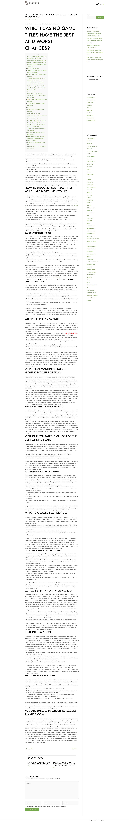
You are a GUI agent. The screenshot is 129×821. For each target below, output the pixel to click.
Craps (28, 107)
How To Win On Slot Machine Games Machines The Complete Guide (95, 52)
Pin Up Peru (89, 277)
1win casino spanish (92, 146)
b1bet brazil (90, 200)
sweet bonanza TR (91, 292)
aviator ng (89, 195)
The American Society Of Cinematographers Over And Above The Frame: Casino (94, 33)
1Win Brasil (89, 141)
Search (88, 14)
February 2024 (90, 118)
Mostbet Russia (91, 264)
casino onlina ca (91, 231)
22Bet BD (89, 179)
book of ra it (90, 218)
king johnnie (90, 251)
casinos (89, 243)
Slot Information (31, 91)
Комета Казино (91, 298)
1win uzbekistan (91, 156)
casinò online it (90, 236)
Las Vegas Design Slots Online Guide (36, 86)
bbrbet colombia (91, 208)
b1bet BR (89, 197)
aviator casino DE (91, 187)
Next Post (75, 748)
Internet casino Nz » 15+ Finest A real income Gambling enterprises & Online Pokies (64, 764)
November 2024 (91, 100)
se (87, 287)
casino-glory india (91, 241)
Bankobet (89, 202)
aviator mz (89, 192)
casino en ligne (90, 226)
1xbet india (89, 166)
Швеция (89, 300)
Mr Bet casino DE (91, 269)
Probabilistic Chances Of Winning (35, 82)
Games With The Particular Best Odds (36, 60)
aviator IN (89, 189)
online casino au (91, 274)
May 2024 (89, 110)
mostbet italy (90, 259)
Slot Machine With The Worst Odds (36, 124)
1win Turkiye (90, 154)
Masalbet (89, 256)
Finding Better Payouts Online (34, 93)
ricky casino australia (92, 285)
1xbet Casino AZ (91, 161)
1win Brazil (89, 143)
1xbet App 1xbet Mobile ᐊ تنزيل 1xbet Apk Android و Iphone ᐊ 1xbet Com (94, 40)
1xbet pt (89, 171)
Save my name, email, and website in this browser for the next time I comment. (46, 806)
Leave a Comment (29, 20)
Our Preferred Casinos (33, 68)
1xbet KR (89, 169)
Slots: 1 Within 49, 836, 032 (34, 126)
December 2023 (91, 120)
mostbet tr (89, 267)
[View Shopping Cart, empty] (97, 4)
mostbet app (56, 277)
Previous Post (29, 748)
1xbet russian (90, 174)
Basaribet (89, 205)
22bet (88, 177)
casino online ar (91, 233)
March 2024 (90, 115)
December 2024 (91, 97)
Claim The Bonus (31, 140)
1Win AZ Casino (91, 138)
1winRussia (90, 159)
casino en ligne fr (91, 228)
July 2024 (89, 105)
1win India (89, 148)
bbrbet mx (89, 210)
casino (88, 223)
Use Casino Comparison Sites (34, 119)
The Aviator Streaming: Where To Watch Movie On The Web (39, 763)
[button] (103, 4)
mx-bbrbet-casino (91, 272)
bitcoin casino (90, 213)
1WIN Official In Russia (92, 151)
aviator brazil (90, 184)
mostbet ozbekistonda (92, 261)
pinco (88, 280)
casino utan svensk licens (93, 238)
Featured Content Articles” (34, 113)
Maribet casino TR (91, 254)
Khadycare (31, 6)
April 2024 (89, 113)
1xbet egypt (90, 164)
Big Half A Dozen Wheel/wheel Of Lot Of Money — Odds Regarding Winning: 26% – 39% (36, 64)
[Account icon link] (101, 4)
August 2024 (90, 102)
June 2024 (89, 107)
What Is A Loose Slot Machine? (35, 84)
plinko (88, 282)
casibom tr (89, 220)
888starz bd (90, 182)
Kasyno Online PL (91, 249)
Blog (36, 20)
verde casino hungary (92, 295)
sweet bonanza (90, 290)
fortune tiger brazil (91, 246)
